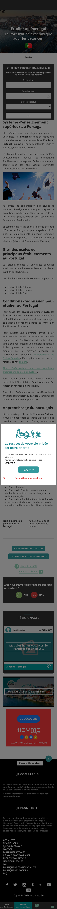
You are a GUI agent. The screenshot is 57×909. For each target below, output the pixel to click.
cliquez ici (10, 462)
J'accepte (28, 469)
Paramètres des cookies (28, 478)
